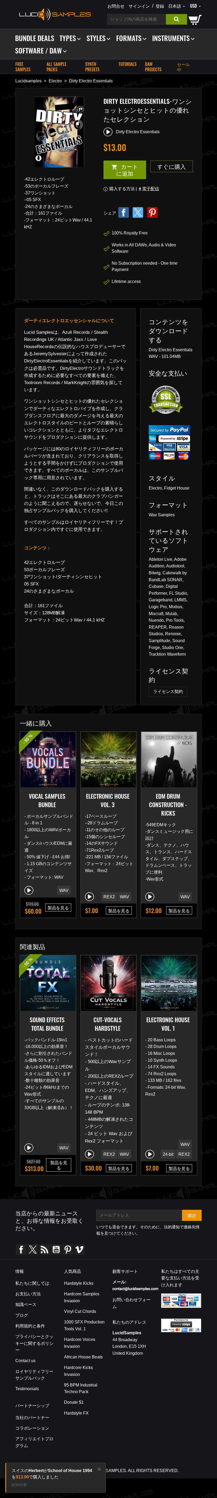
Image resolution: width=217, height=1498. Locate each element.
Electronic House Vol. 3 (107, 800)
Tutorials (128, 64)
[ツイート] (138, 212)
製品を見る (58, 907)
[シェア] (123, 212)
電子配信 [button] (148, 188)
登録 (160, 6)
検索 (176, 19)
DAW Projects (153, 67)
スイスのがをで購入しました (52, 1473)
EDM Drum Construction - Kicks (168, 804)
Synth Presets (92, 67)
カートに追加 (120, 169)
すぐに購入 (171, 166)
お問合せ (115, 6)
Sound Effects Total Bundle (47, 1023)
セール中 (183, 67)
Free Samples (22, 67)
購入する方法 (122, 188)
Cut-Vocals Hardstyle (107, 1023)
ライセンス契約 (168, 691)
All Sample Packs (56, 67)
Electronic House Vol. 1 (168, 1023)
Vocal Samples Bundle (47, 800)
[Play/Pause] (28, 890)
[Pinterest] (152, 212)
